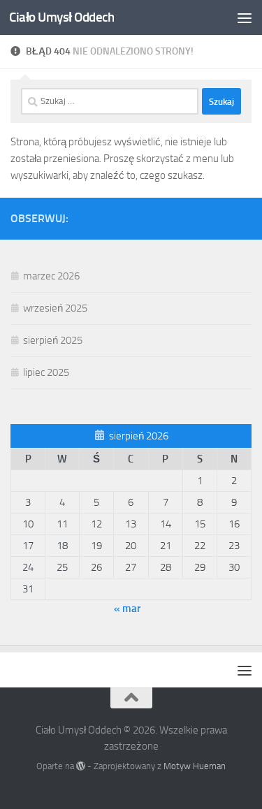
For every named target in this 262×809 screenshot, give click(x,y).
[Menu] (244, 17)
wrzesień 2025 (55, 308)
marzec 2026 (51, 276)
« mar (127, 608)
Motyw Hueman (194, 766)
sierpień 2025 (52, 340)
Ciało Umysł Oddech (61, 17)
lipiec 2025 (46, 372)
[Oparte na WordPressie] (80, 766)
